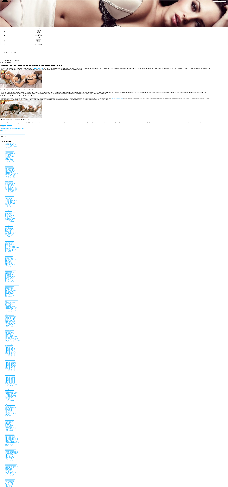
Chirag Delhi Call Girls (9, 291)
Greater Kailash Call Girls (9, 435)
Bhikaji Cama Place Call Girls (10, 259)
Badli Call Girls (8, 214)
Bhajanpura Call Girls (9, 250)
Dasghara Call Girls (8, 313)
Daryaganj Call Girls (9, 311)
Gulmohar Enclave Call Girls (10, 449)
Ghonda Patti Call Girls (9, 420)
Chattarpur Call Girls (9, 282)
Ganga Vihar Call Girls (9, 404)
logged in (7, 138)
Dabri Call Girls (8, 305)
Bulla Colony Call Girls (9, 272)
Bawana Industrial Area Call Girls (11, 238)
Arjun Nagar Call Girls (9, 181)
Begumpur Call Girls (9, 242)
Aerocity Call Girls (8, 148)
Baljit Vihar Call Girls (9, 228)
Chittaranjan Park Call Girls (10, 295)
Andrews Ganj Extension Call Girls (11, 173)
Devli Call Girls (8, 331)
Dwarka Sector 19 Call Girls (10, 364)
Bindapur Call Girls (8, 263)
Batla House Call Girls (9, 235)
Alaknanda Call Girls (9, 155)
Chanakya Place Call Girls (10, 276)
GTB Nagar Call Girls (9, 445)
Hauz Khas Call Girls (9, 471)
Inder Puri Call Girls (8, 485)
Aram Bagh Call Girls (9, 178)
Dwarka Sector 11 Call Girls (10, 350)
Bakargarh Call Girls (9, 220)
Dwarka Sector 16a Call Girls (10, 357)
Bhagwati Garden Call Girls (10, 246)
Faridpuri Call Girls (8, 387)
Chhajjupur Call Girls (9, 287)
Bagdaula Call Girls (8, 216)
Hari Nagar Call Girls (9, 461)
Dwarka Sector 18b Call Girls (10, 363)
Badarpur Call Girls (8, 211)
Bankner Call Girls (8, 230)
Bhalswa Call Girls (8, 251)
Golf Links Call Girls (9, 425)
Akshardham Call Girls (9, 154)
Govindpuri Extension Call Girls (11, 431)
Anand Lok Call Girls (9, 166)
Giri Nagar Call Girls (9, 421)
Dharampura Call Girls (9, 335)
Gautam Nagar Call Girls (9, 410)
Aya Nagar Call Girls (9, 199)
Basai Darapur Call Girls (9, 233)
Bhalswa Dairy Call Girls (9, 252)
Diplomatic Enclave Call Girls (10, 342)
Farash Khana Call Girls (9, 385)
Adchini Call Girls (8, 147)
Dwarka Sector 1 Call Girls (10, 348)
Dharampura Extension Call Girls (11, 336)
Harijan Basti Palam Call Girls (10, 465)
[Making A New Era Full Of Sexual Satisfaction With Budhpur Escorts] (6, 125)
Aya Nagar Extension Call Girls (11, 200)
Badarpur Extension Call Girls (10, 212)
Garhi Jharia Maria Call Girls (10, 407)
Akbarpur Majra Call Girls (10, 153)
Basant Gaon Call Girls (9, 234)
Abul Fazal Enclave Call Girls (10, 144)
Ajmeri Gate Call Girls (9, 152)
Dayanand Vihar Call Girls (10, 318)
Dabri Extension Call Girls (10, 306)
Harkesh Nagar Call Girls (9, 467)
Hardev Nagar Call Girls (9, 457)
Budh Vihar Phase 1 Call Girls (10, 268)
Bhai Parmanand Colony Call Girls (11, 249)
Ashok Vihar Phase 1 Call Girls (11, 187)
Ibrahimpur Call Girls (9, 482)
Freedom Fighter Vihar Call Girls (11, 393)
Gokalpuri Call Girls (8, 423)
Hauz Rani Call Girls (9, 473)
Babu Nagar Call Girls (9, 210)
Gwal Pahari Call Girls (9, 454)
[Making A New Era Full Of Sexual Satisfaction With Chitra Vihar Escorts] (5, 130)
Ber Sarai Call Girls (8, 245)
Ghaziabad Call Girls (9, 415)
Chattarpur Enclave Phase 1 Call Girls (12, 283)
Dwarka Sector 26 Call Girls (10, 371)
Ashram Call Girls (8, 193)
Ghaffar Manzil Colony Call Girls (11, 414)
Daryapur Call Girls (8, 312)
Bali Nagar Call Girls (9, 226)
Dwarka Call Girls (8, 346)
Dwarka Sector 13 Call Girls (10, 353)
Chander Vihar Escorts (38, 68)
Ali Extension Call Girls (9, 156)
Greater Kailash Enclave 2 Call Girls (11, 439)
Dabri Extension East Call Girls (11, 307)
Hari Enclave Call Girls (9, 460)
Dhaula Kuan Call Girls (9, 337)
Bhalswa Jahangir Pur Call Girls (11, 253)
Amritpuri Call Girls (8, 163)
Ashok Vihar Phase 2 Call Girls (11, 188)
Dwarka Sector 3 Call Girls (10, 376)
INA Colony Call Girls (9, 483)
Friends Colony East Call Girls (10, 395)
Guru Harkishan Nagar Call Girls (11, 453)
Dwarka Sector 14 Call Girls (10, 354)
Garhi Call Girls (8, 406)
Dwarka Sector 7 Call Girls (10, 380)
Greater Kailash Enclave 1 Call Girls (11, 438)
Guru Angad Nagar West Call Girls (11, 452)
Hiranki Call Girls (8, 476)
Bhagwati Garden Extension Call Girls (12, 247)
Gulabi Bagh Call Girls (9, 447)
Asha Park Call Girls (9, 184)
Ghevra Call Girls (8, 417)
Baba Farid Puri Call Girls (10, 207)
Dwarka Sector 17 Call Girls (10, 360)
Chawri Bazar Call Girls (9, 286)
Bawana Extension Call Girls (10, 237)
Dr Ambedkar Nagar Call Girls (10, 343)
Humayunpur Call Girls (9, 481)
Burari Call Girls (8, 273)
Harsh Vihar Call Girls (9, 468)
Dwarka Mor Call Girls (9, 347)
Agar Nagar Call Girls (9, 149)
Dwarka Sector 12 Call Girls (10, 351)
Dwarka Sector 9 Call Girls (10, 382)
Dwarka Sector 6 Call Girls (10, 379)
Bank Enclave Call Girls (9, 229)
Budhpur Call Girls (8, 271)
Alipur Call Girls (8, 158)
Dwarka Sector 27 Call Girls (10, 372)
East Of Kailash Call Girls (10, 383)
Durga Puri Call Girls (9, 345)
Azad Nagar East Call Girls (10, 202)
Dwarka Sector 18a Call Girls (10, 362)
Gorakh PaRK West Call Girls (10, 428)
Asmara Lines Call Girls (9, 196)
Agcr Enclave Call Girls (9, 151)
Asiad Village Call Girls (9, 195)
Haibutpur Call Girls (8, 455)
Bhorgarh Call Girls (8, 261)
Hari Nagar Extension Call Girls (11, 464)
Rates (38, 34)
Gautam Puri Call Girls (9, 411)
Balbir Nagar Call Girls (9, 225)
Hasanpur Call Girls (8, 469)
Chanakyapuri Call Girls (9, 277)
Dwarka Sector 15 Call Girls (10, 355)
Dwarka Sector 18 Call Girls (10, 361)
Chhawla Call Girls (8, 289)
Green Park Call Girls (9, 440)
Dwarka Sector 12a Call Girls (10, 352)
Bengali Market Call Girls (9, 244)
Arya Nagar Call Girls (9, 182)
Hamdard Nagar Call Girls (10, 456)
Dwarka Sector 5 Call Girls (10, 378)
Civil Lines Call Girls (9, 298)
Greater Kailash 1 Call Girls (10, 436)
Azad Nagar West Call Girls (10, 203)
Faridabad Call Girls (8, 386)
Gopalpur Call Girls (8, 426)
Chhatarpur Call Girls (9, 288)
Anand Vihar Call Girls (9, 169)
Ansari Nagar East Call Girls (10, 174)
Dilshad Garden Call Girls (10, 341)
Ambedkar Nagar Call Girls (10, 161)
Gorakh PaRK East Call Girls (10, 427)
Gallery (38, 32)
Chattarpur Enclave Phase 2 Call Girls (12, 285)
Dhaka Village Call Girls (9, 333)
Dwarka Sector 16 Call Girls (10, 356)
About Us (38, 30)
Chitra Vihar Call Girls (9, 293)
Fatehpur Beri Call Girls (9, 390)
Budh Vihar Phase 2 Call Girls (10, 270)
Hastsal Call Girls (8, 470)
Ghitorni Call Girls (8, 419)
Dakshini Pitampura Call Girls (10, 308)
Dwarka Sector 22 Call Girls (10, 369)
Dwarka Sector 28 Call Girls (10, 374)
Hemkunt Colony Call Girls (10, 474)
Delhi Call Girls (38, 35)
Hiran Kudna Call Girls (9, 475)
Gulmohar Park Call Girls (9, 450)
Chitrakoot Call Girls (9, 294)
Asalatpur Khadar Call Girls (10, 183)
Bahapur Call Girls (8, 217)
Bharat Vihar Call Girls (9, 256)
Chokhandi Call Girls (9, 296)
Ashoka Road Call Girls (9, 192)
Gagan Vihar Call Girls (9, 399)
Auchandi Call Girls (8, 198)
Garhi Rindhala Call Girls (9, 409)
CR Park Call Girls (8, 303)
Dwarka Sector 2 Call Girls (10, 366)
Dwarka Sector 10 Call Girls (10, 349)
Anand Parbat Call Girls (9, 168)
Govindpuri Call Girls (9, 430)
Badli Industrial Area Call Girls (10, 215)
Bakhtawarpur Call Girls (9, 221)
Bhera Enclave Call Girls (9, 258)
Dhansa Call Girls (8, 334)
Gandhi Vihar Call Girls (9, 401)
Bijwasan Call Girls (8, 262)
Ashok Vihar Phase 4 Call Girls (11, 190)
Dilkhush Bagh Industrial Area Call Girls (12, 340)
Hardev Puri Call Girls (9, 458)
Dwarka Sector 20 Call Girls (10, 367)
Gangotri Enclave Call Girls (10, 405)
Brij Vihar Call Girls (8, 265)
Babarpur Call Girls (8, 208)
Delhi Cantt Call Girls (9, 324)
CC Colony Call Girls (9, 274)
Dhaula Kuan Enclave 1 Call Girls (11, 338)
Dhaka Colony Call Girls (9, 332)
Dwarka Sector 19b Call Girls (10, 365)
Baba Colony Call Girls (9, 206)
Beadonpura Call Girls (9, 240)
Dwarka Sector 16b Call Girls (10, 359)
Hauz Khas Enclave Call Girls (10, 472)
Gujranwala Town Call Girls (10, 446)
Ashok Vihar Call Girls (9, 186)
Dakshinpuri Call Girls (9, 309)
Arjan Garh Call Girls (9, 179)
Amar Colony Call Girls (9, 160)
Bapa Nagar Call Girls (9, 231)
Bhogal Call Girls (8, 260)
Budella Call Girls (8, 266)
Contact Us (38, 31)
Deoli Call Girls (8, 325)
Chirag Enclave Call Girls (9, 292)
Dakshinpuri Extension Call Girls (11, 310)
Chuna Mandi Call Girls (9, 297)
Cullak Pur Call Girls (9, 304)
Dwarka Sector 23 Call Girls (10, 370)
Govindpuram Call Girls (9, 429)
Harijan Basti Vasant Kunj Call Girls (11, 466)
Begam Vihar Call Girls (9, 241)
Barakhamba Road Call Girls (10, 232)
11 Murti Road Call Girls (9, 143)
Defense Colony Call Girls (10, 321)
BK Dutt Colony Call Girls (10, 264)
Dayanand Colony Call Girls (10, 317)
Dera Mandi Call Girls (9, 327)
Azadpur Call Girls (8, 204)
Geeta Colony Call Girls (9, 412)
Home (38, 29)
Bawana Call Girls (8, 236)
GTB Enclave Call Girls (9, 444)
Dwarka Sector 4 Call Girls (10, 377)
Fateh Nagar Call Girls (9, 389)
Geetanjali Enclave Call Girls (10, 413)
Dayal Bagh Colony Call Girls (10, 316)
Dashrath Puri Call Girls (9, 315)
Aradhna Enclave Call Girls (10, 176)
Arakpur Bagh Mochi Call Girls (11, 177)
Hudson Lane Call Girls (9, 480)
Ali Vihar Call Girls (8, 157)
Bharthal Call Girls (8, 257)
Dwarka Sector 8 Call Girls (10, 381)
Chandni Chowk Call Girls (10, 281)
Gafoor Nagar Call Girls (9, 398)
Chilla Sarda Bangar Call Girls (10, 290)
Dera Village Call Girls (9, 328)
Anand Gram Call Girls (9, 164)
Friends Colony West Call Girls (11, 396)
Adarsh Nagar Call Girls (9, 145)
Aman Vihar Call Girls (9, 159)
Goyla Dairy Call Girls (9, 432)
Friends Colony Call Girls (9, 394)
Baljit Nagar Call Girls (9, 227)
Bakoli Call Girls (8, 223)
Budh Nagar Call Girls (9, 267)
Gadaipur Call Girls (8, 397)
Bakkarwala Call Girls (9, 222)
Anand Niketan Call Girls (9, 167)
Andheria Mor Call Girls (9, 171)
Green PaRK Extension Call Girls (11, 441)
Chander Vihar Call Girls (9, 280)
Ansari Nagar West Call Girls (10, 175)
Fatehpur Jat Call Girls (9, 391)
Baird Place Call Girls (9, 219)
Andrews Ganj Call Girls (9, 172)
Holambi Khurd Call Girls (10, 479)
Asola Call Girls (8, 197)
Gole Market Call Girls (9, 424)
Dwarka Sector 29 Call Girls (10, 375)
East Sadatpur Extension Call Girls (11, 384)
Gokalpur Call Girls (8, 422)
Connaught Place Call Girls (10, 302)
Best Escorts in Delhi (171, 121)
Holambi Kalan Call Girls (9, 477)
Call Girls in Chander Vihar (117, 98)
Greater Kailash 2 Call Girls (10, 437)
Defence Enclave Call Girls (10, 320)
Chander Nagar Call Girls (9, 279)
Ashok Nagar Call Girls (9, 185)
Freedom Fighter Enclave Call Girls (11, 392)
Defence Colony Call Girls (10, 319)
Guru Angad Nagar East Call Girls (11, 451)
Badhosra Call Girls (8, 213)
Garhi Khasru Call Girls (9, 408)
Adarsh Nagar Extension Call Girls (11, 146)
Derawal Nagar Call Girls (9, 330)
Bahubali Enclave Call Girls (10, 218)
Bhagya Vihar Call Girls (9, 248)
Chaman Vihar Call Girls (9, 275)
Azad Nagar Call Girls (9, 201)
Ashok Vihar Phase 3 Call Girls (11, 189)
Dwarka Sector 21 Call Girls (10, 368)
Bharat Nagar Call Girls (9, 255)
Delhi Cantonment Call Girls (10, 323)
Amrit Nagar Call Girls (9, 162)
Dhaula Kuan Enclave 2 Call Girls (11, 339)
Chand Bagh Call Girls (9, 278)
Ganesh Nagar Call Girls (9, 402)
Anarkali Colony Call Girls (10, 170)
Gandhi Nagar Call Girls (9, 400)
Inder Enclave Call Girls (9, 484)
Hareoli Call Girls (8, 459)
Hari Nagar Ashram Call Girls (10, 462)
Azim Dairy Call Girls (9, 205)
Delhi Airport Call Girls (9, 322)
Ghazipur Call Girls (8, 416)
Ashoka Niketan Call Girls (10, 191)
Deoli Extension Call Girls (10, 326)
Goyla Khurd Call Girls (9, 434)
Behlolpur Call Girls (8, 243)
